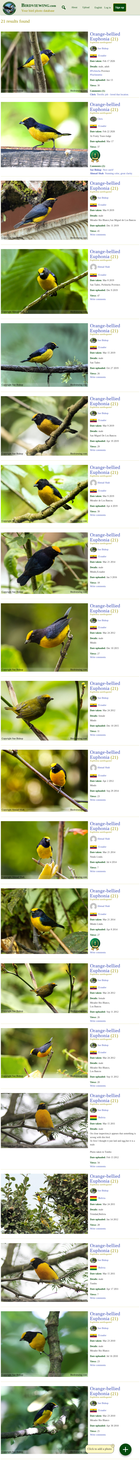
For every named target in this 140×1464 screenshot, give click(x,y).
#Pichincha (95, 71)
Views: (93, 85)
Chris (100, 118)
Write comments (98, 234)
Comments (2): (98, 166)
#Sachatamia (96, 74)
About (74, 7)
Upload (85, 7)
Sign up (119, 7)
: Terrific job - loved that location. (109, 94)
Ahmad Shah (103, 266)
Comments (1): (98, 90)
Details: (94, 66)
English (98, 7)
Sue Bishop (102, 48)
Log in (107, 7)
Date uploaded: (98, 80)
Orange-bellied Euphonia (105, 37)
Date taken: (96, 61)
